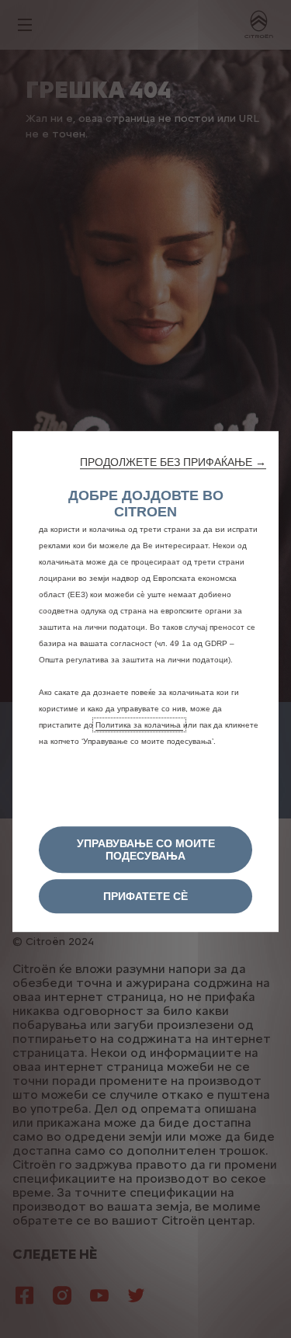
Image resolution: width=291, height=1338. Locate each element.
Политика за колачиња (139, 725)
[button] (173, 462)
